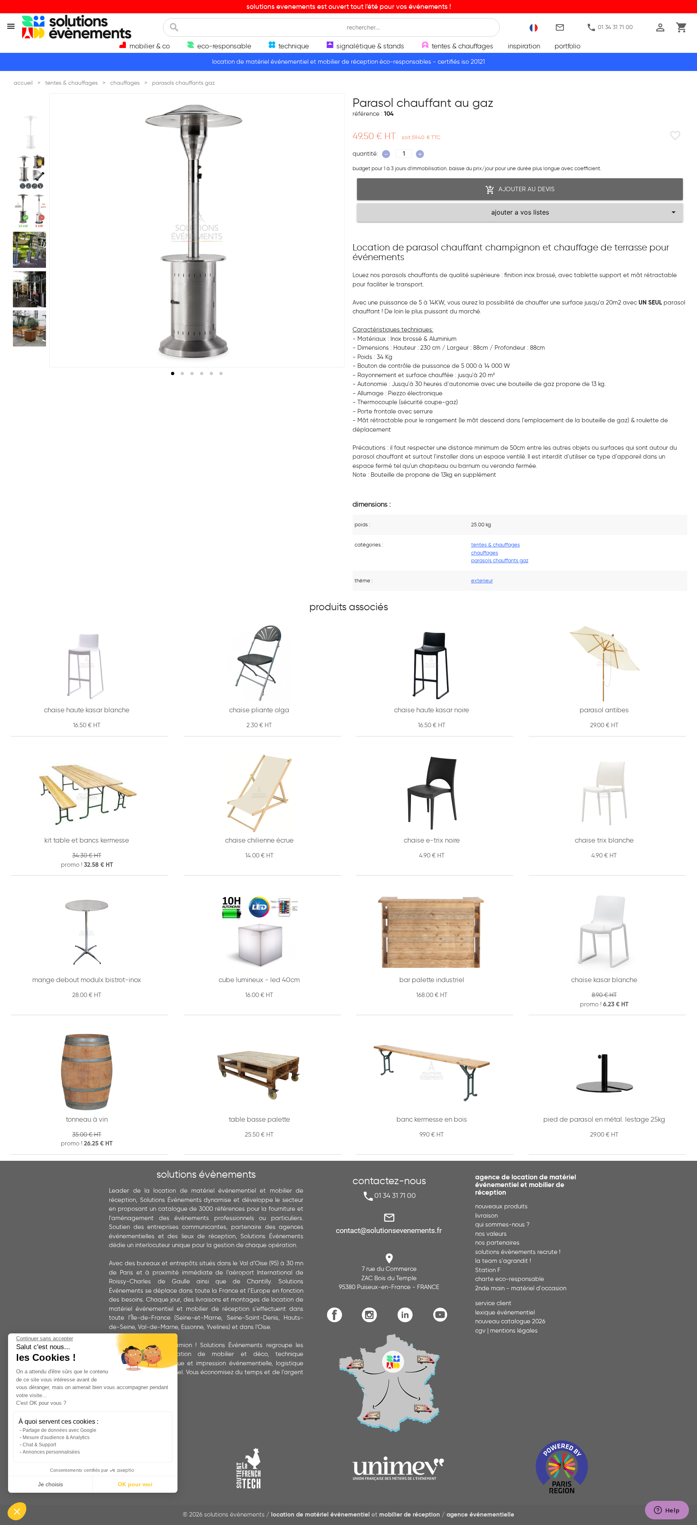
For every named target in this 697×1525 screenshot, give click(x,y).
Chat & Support (39, 1445)
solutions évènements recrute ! (517, 1252)
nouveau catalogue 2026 (510, 1321)
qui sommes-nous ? (502, 1224)
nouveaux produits (501, 1206)
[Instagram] (372, 1321)
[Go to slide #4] (31, 250)
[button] (17, 1511)
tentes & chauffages (495, 544)
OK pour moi (135, 1484)
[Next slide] (330, 230)
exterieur (482, 580)
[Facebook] (336, 1321)
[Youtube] (442, 1321)
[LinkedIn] (407, 1321)
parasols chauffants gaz (499, 560)
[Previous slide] (63, 230)
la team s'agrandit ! (503, 1260)
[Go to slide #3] (31, 210)
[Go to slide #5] (31, 289)
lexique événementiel (505, 1312)
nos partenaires (497, 1242)
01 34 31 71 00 (609, 27)
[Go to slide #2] (31, 171)
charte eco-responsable (509, 1279)
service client (493, 1303)
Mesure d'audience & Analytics (56, 1437)
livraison (486, 1215)
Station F (488, 1270)
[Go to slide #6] (31, 329)
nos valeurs (491, 1233)
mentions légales (514, 1330)
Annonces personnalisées (51, 1452)
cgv (480, 1330)
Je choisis (50, 1484)
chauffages (484, 552)
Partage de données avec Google (59, 1430)
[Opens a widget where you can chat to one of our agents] (667, 1511)
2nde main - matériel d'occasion (520, 1288)
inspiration (524, 46)
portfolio (567, 46)
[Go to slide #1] (31, 132)
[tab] (172, 373)
